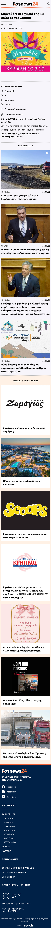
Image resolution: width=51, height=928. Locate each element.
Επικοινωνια (8, 876)
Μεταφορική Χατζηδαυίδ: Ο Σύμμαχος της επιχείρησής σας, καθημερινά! (24, 755)
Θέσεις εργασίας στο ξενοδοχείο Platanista (22, 129)
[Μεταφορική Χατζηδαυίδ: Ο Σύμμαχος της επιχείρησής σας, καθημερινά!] (25, 729)
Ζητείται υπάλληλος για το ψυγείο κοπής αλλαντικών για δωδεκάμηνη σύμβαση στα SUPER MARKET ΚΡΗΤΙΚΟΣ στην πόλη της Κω (25, 592)
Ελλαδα (6, 846)
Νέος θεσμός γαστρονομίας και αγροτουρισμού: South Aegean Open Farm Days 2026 (23, 368)
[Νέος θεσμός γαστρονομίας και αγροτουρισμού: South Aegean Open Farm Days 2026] (25, 338)
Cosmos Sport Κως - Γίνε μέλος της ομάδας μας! (22, 701)
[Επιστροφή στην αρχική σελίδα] (25, 4)
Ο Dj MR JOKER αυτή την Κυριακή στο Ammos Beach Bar (23, 120)
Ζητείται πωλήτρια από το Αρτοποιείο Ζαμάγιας (24, 125)
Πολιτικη (5, 246)
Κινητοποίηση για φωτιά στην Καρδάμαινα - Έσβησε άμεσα (19, 197)
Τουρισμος (9, 830)
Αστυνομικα (10, 842)
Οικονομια (9, 826)
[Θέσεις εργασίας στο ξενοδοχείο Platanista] (25, 457)
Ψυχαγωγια (9, 834)
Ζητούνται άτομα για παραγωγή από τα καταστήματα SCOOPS (20, 135)
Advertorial (7, 24)
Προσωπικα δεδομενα (14, 872)
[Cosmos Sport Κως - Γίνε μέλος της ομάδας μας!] (25, 676)
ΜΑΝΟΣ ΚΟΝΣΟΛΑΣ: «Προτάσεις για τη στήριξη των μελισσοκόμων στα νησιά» (25, 251)
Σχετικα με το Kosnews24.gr (18, 867)
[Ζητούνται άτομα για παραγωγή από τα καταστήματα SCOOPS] (25, 510)
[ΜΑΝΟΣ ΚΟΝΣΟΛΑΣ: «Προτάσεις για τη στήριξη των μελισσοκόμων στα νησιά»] (25, 223)
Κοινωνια (5, 192)
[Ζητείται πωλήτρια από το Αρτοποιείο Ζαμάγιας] (25, 404)
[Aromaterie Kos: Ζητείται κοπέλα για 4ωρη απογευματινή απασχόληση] (25, 623)
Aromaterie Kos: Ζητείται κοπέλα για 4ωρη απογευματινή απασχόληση (23, 648)
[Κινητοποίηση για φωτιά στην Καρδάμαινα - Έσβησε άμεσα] (25, 169)
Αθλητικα (8, 838)
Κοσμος (6, 850)
